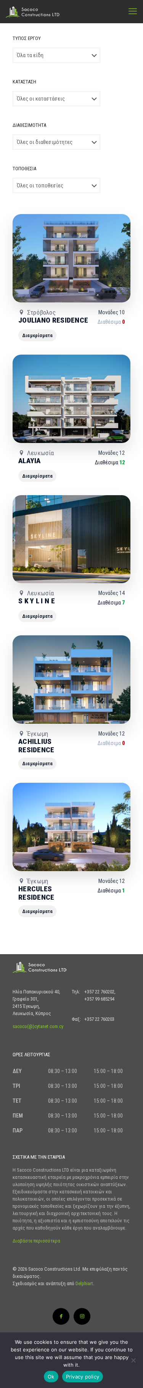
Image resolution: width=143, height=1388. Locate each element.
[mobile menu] (132, 11)
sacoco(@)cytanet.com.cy (38, 1026)
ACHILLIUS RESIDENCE (36, 745)
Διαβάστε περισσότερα (36, 1241)
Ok (51, 1377)
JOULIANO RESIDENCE (53, 320)
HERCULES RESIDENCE (36, 893)
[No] (133, 1360)
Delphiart (84, 1283)
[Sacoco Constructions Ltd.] (34, 11)
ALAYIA (29, 460)
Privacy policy (83, 1377)
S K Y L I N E (36, 600)
